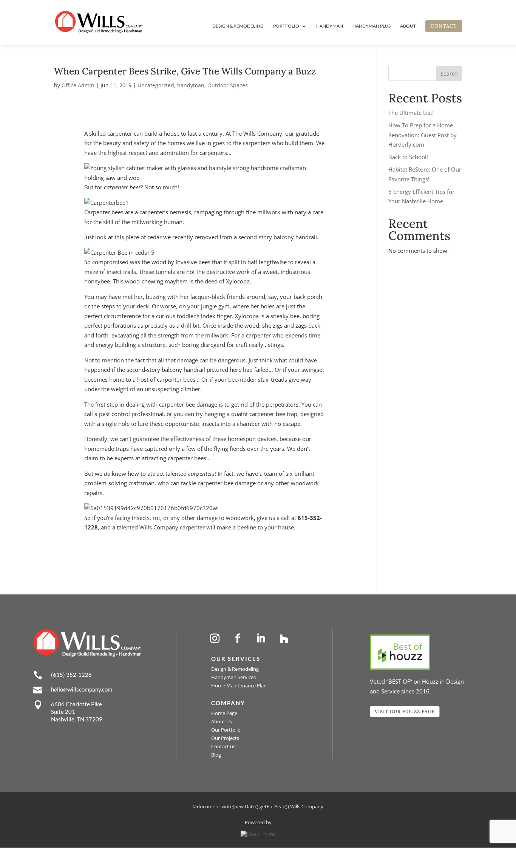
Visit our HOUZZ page (405, 711)
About (408, 26)
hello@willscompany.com (81, 689)
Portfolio (286, 26)
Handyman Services (233, 677)
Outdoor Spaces (227, 85)
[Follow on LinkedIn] (261, 638)
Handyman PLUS (371, 26)
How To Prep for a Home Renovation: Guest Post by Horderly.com (422, 134)
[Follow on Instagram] (214, 638)
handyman (190, 85)
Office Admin (78, 85)
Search (449, 73)
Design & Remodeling (238, 26)
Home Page (224, 713)
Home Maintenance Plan (239, 685)
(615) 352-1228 (71, 674)
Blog (216, 754)
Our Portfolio (226, 729)
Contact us (223, 746)
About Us (221, 721)
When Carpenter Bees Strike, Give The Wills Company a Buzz (185, 71)
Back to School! (408, 157)
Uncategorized (155, 85)
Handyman (329, 26)
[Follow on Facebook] (238, 638)
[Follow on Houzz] (284, 638)
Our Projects (225, 738)
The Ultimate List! (411, 112)
